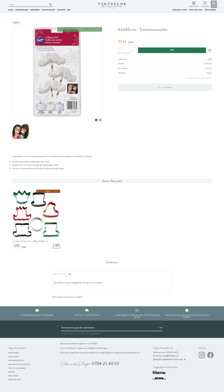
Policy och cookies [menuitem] (16, 368)
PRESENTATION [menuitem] (48, 10)
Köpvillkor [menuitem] (13, 356)
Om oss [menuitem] (11, 372)
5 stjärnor (64, 274)
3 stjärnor (59, 274)
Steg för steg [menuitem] (195, 10)
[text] (122, 41)
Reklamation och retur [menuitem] (18, 364)
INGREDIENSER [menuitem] (21, 10)
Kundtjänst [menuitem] (13, 352)
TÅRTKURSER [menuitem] (210, 10)
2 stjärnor (57, 274)
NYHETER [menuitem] (61, 10)
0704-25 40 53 (105, 363)
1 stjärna (55, 274)
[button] (205, 4)
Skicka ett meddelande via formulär (169, 359)
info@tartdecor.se (170, 356)
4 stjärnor (62, 274)
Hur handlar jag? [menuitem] (16, 360)
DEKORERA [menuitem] (35, 10)
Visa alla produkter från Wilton (199, 78)
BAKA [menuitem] (10, 10)
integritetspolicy (95, 333)
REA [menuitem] (69, 10)
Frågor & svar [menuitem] (179, 10)
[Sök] (50, 4)
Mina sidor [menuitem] (194, 6)
